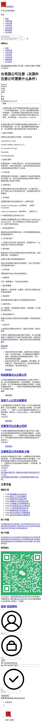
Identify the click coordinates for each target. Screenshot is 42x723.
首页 (7, 19)
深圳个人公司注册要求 (14, 400)
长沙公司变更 (33, 537)
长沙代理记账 (14, 524)
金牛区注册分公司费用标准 (19, 513)
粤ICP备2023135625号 (18, 599)
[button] (21, 15)
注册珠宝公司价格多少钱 (15, 451)
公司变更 (8, 25)
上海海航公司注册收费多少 (19, 503)
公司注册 (8, 23)
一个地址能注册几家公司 (18, 508)
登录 (3, 606)
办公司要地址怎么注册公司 (19, 506)
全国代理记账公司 (17, 597)
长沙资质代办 (5, 537)
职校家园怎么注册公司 (14, 374)
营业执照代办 (21, 526)
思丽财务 (10, 7)
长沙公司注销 (30, 526)
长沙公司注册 (10, 528)
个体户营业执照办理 (26, 524)
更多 (2, 99)
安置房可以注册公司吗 (14, 426)
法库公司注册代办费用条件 (19, 515)
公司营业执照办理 (21, 528)
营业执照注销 (8, 541)
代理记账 (8, 21)
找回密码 (12, 606)
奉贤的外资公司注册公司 (18, 510)
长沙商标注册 (5, 524)
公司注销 (8, 28)
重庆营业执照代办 (10, 526)
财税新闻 (8, 30)
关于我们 (8, 32)
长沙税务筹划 (18, 541)
